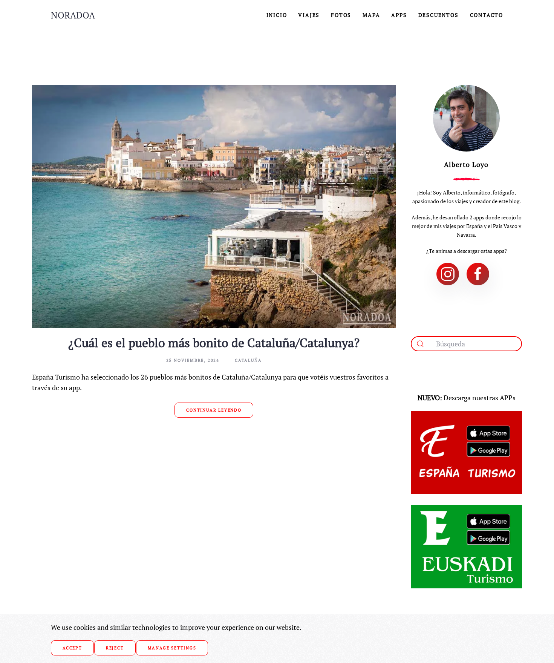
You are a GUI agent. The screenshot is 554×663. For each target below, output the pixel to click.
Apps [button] (399, 14)
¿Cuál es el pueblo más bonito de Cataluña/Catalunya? (214, 343)
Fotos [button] (341, 14)
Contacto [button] (486, 14)
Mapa (371, 14)
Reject (115, 648)
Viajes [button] (309, 14)
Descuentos (438, 14)
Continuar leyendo (214, 410)
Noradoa (73, 15)
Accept (72, 648)
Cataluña (248, 360)
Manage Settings (172, 648)
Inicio (276, 14)
